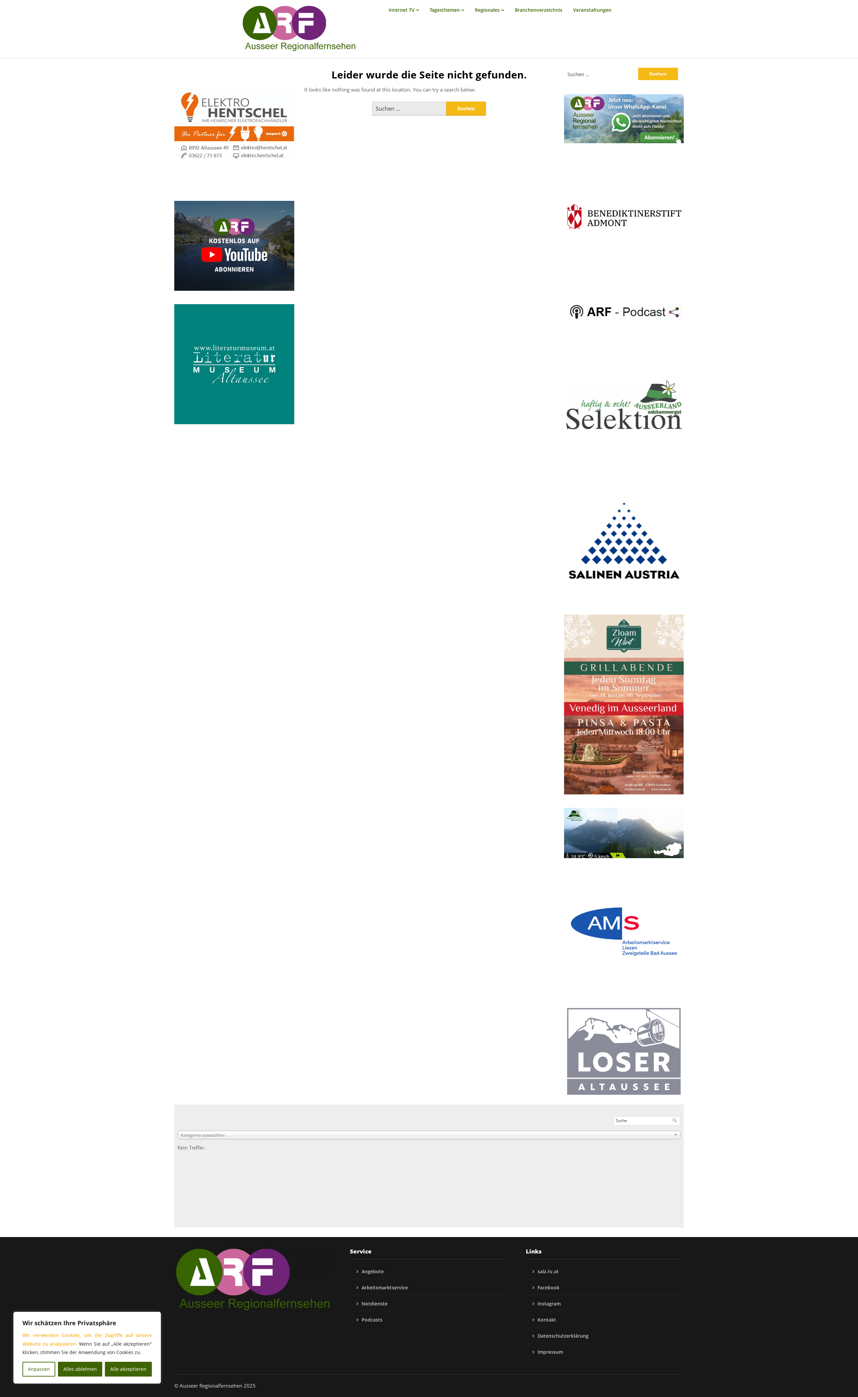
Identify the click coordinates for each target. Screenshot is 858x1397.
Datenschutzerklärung (563, 1336)
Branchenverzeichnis (538, 10)
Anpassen (39, 1369)
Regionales (487, 10)
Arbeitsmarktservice (385, 1287)
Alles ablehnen (80, 1369)
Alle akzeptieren (128, 1369)
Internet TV (402, 10)
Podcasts (372, 1320)
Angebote (373, 1271)
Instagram (549, 1303)
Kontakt (547, 1320)
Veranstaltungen (592, 10)
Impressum (550, 1352)
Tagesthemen (445, 10)
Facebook (548, 1287)
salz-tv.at (548, 1271)
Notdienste (374, 1303)
